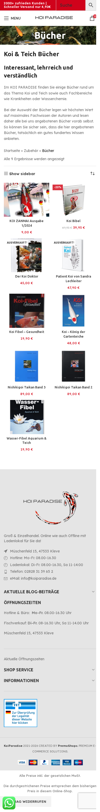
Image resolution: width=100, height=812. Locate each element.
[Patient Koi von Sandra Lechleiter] (73, 255)
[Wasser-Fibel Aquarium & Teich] (26, 417)
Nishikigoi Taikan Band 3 (26, 387)
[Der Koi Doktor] (26, 255)
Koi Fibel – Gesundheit (26, 331)
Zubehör (31, 150)
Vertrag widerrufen (25, 801)
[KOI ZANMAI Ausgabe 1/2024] (26, 200)
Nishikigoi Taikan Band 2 (73, 387)
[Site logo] (54, 18)
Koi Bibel (73, 221)
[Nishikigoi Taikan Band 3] (26, 366)
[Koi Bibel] (73, 200)
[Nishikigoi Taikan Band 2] (73, 366)
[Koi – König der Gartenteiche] (73, 311)
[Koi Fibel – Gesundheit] (26, 311)
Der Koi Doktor (26, 276)
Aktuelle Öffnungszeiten (24, 659)
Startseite (12, 150)
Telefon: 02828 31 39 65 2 (31, 571)
